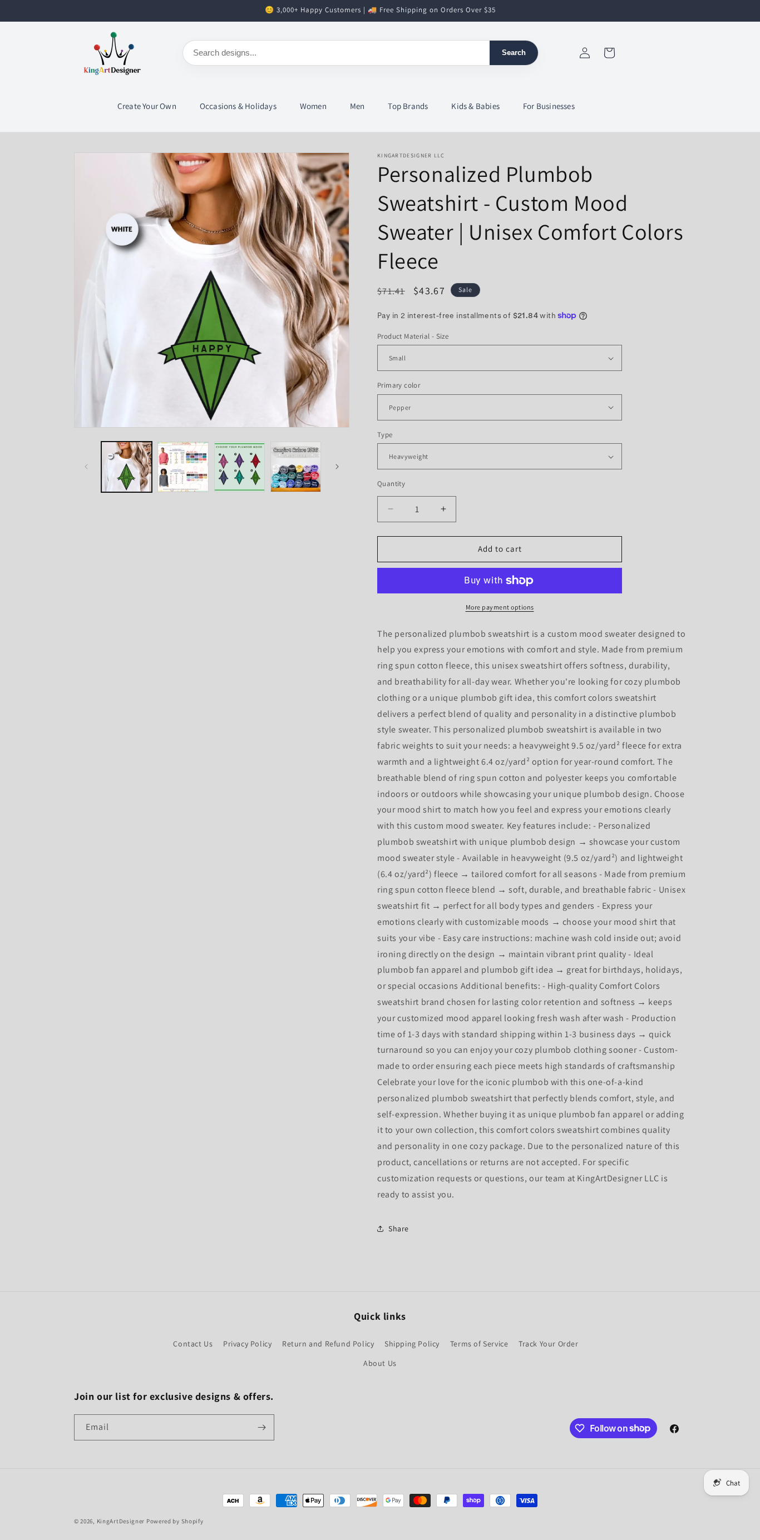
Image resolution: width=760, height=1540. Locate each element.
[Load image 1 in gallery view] (126, 467)
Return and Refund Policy (328, 1344)
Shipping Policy (412, 1344)
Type (385, 434)
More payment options (500, 607)
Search (514, 52)
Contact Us (193, 1344)
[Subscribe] (261, 1427)
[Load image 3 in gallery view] (239, 467)
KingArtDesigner (121, 1521)
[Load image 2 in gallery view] (182, 467)
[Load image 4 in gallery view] (295, 467)
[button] (147, 106)
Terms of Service (479, 1344)
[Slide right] (337, 466)
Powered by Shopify (175, 1521)
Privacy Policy (247, 1344)
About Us (380, 1363)
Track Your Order (549, 1344)
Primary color (398, 385)
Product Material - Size (412, 336)
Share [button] (398, 1229)
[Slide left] (86, 466)
